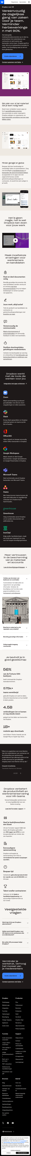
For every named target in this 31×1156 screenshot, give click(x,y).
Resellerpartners (7, 1107)
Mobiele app (5, 1005)
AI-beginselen (20, 1056)
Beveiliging (5, 1017)
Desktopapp (5, 1002)
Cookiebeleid (19, 1048)
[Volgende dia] (20, 773)
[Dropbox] (2, 2)
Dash (17, 1014)
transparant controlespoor (11, 593)
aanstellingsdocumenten (13, 111)
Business (18, 1008)
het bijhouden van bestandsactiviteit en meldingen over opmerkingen (15, 357)
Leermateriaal (19, 1062)
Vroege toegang (6, 1020)
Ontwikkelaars (6, 1098)
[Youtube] (13, 1123)
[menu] (29, 2)
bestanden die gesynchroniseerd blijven (15, 173)
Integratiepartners (7, 1110)
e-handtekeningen (18, 170)
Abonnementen (20, 1025)
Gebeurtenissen (7, 1085)
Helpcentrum (19, 1038)
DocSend (18, 1017)
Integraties (5, 1008)
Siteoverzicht (19, 1059)
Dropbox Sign (20, 1020)
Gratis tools (5, 1025)
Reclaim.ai (19, 1023)
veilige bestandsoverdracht (7, 1054)
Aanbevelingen (6, 1104)
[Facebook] (8, 1123)
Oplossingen (6, 1014)
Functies (4, 1011)
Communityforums (7, 1101)
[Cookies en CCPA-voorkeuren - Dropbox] (15, 1145)
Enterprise (18, 1011)
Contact (18, 1041)
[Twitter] (3, 1123)
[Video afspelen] (15, 240)
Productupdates (20, 1028)
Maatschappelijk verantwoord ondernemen (20, 1095)
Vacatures (18, 1085)
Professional (19, 1005)
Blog (3, 1083)
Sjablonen (5, 1023)
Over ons (18, 1083)
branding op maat (9, 314)
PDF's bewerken (7, 1064)
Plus (17, 1002)
